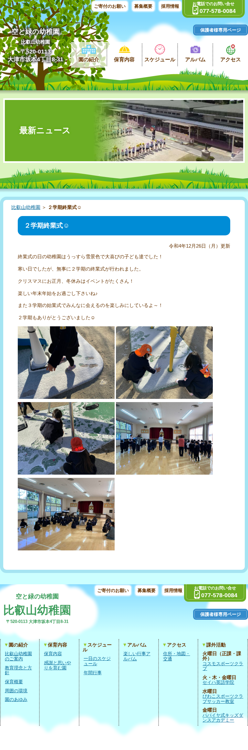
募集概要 (143, 6)
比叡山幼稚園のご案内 (18, 656)
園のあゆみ (16, 699)
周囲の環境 (16, 690)
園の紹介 (88, 59)
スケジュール (159, 59)
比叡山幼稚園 (35, 41)
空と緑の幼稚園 (36, 31)
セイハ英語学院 (218, 682)
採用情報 (170, 6)
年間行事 (93, 672)
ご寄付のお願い (110, 6)
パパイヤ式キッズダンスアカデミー (222, 718)
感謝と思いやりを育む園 (57, 665)
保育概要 (14, 681)
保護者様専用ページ (220, 30)
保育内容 (124, 59)
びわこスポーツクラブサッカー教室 (222, 699)
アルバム (195, 59)
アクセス (230, 59)
